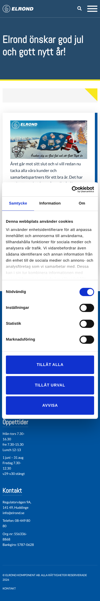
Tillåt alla (50, 364)
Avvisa (50, 405)
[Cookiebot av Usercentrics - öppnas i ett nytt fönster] (72, 189)
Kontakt (9, 588)
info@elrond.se (13, 513)
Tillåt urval (50, 385)
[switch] (86, 308)
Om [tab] (82, 203)
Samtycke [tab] (18, 203)
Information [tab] (50, 203)
